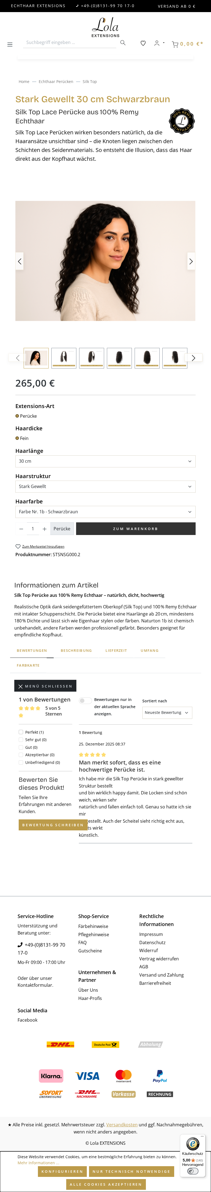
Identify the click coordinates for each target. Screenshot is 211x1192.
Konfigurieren (62, 1171)
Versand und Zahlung (161, 975)
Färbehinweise (93, 926)
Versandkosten (122, 1125)
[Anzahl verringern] (21, 528)
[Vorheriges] (19, 261)
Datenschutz (152, 942)
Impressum (151, 934)
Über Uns (88, 990)
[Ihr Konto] (159, 43)
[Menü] (9, 43)
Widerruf (148, 950)
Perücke (28, 416)
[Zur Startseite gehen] (105, 27)
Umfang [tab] (150, 650)
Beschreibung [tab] (76, 650)
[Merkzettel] (143, 43)
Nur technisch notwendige (131, 1171)
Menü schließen (48, 686)
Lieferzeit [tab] (116, 650)
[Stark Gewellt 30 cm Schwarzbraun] (105, 261)
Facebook (27, 1020)
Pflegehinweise (93, 935)
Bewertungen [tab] (32, 650)
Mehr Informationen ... (38, 1162)
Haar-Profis (90, 998)
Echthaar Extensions (38, 5)
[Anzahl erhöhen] (45, 528)
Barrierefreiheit (155, 983)
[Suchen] (123, 42)
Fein (24, 438)
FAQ (82, 942)
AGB (143, 967)
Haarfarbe (29, 501)
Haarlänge (29, 450)
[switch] (192, 1171)
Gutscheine (90, 951)
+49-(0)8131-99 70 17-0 (108, 5)
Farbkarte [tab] (28, 665)
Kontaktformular (35, 985)
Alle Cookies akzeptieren (106, 1184)
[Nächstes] (191, 261)
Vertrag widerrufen (159, 959)
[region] (105, 273)
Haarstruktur (33, 476)
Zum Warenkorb (136, 528)
